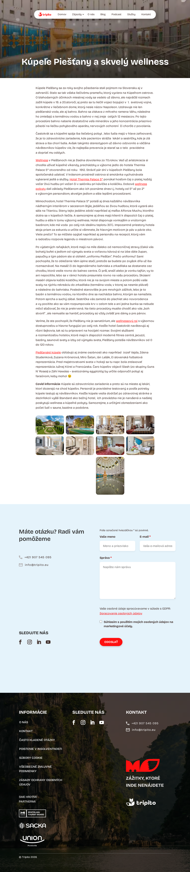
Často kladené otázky (37, 740)
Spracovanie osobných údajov (121, 613)
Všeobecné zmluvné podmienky (35, 769)
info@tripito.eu (36, 565)
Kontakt (146, 14)
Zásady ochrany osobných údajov (40, 782)
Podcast (116, 14)
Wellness (42, 160)
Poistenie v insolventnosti (40, 749)
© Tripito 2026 (28, 857)
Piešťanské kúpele (48, 352)
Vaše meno (107, 536)
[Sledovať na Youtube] (48, 642)
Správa (106, 558)
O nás (91, 14)
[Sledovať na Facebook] (20, 642)
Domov (62, 14)
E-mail (145, 536)
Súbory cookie (30, 758)
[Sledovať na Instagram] (29, 642)
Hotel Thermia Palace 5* (86, 179)
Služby (131, 14)
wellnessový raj (126, 321)
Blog (103, 14)
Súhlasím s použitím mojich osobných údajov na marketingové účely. (138, 624)
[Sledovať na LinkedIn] (38, 642)
